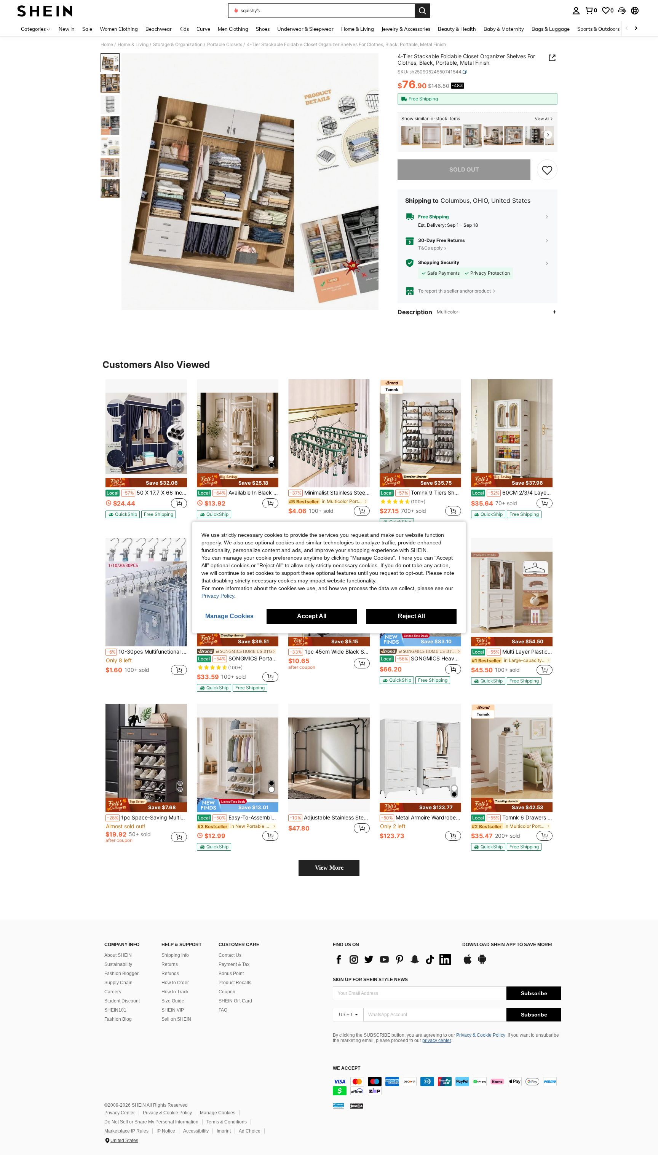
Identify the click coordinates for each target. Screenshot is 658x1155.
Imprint (224, 1131)
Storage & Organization (178, 44)
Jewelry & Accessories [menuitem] (406, 29)
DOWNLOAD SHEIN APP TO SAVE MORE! (507, 944)
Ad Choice (249, 1131)
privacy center (436, 1040)
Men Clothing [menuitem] (233, 29)
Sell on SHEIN (176, 1019)
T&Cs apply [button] (430, 248)
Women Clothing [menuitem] (119, 29)
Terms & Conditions (226, 1122)
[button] (621, 10)
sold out (464, 169)
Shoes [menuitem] (263, 29)
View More (329, 867)
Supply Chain (118, 982)
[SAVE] (547, 169)
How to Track (174, 991)
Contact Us (230, 955)
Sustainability (118, 964)
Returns (169, 964)
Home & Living (133, 44)
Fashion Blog (118, 1019)
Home (107, 44)
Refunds (170, 973)
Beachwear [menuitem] (158, 29)
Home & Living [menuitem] (357, 29)
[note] (146, 482)
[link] (591, 10)
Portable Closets (224, 44)
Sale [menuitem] (87, 29)
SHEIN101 (115, 1010)
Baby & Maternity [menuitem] (504, 29)
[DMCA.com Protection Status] (356, 1105)
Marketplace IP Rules (126, 1131)
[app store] (467, 963)
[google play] (482, 963)
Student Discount (122, 1001)
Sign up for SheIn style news (370, 979)
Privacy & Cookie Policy (480, 1035)
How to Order (175, 982)
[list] (394, 959)
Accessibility (196, 1131)
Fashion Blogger (121, 973)
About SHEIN (118, 955)
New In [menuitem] (67, 29)
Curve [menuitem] (203, 29)
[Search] (422, 10)
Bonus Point (231, 973)
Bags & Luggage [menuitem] (551, 29)
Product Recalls (235, 982)
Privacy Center (119, 1112)
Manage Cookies (217, 1112)
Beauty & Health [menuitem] (457, 29)
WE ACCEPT (346, 1068)
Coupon (227, 991)
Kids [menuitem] (184, 29)
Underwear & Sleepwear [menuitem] (305, 29)
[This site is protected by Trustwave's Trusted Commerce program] (338, 1105)
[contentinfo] (447, 1086)
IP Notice (166, 1131)
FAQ (223, 1010)
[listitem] (410, 136)
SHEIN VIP (172, 1010)
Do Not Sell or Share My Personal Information (151, 1122)
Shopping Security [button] (438, 262)
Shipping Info (175, 955)
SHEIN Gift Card (235, 1001)
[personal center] (576, 10)
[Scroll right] (636, 28)
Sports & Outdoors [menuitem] (598, 29)
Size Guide (172, 1001)
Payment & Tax (234, 964)
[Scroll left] (626, 28)
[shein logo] (44, 10)
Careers (112, 991)
